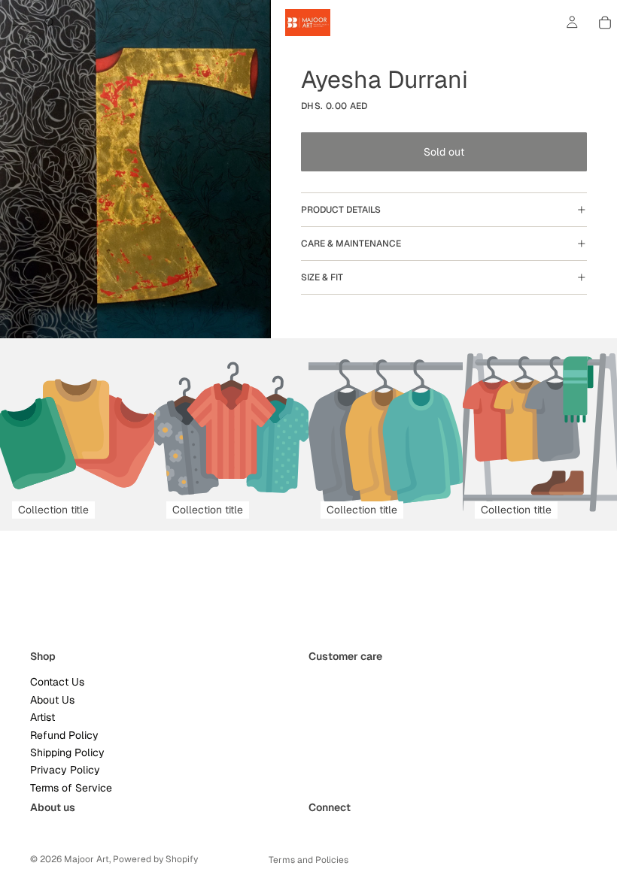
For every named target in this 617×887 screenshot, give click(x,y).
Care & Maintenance (351, 244)
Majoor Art (86, 859)
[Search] (49, 22)
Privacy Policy (65, 770)
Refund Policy (64, 734)
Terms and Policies (308, 860)
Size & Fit (322, 277)
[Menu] (17, 22)
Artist (42, 717)
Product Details (341, 210)
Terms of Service (71, 787)
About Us (52, 700)
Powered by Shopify (155, 859)
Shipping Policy (67, 752)
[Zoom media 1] (135, 169)
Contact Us (57, 682)
